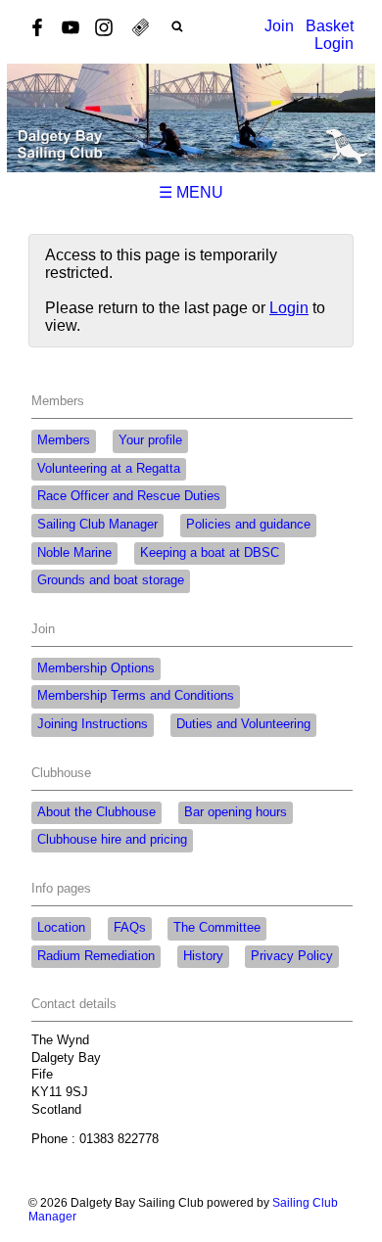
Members (63, 440)
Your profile (150, 440)
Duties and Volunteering (243, 724)
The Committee (217, 928)
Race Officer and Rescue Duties (128, 496)
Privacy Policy (292, 956)
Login (334, 43)
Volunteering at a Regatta (108, 469)
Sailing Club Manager (97, 524)
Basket (330, 26)
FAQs (130, 928)
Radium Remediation (96, 956)
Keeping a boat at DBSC (209, 553)
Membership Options (96, 668)
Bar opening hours (235, 812)
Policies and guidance (248, 524)
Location (61, 928)
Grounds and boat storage (110, 580)
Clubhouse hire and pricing (112, 840)
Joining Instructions (92, 724)
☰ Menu (191, 192)
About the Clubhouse (96, 812)
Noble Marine (74, 553)
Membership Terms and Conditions (135, 696)
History (203, 956)
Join (279, 26)
